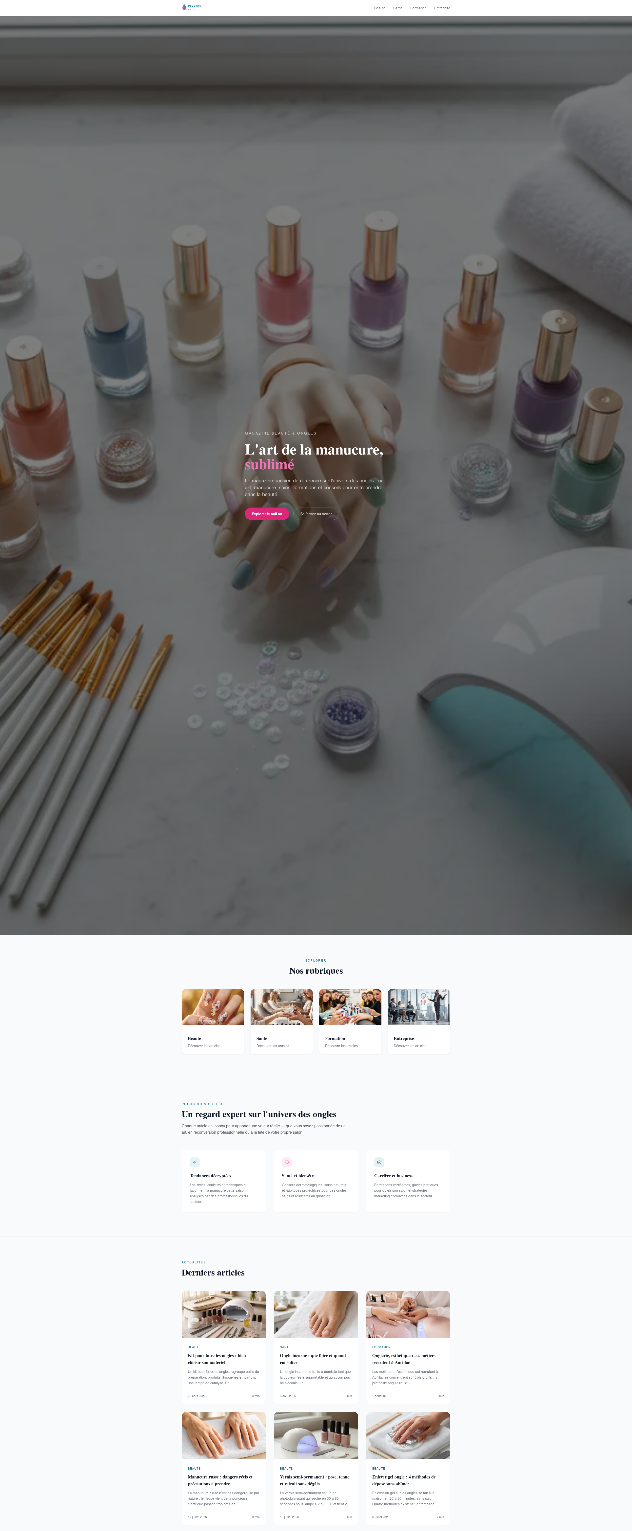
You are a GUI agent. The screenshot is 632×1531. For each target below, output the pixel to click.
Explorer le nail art (267, 513)
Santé (397, 7)
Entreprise (442, 7)
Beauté (379, 7)
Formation (418, 7)
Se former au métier (316, 513)
